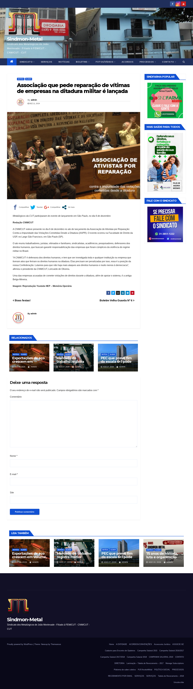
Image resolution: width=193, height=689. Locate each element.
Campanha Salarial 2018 (137, 657)
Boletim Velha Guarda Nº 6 (116, 300)
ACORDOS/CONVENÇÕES (140, 644)
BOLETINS (81, 62)
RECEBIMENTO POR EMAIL (120, 676)
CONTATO (168, 62)
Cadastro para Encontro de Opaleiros (120, 651)
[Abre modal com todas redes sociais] (68, 207)
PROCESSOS (147, 62)
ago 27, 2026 (65, 562)
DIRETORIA (119, 663)
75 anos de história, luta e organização (162, 555)
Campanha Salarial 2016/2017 (171, 651)
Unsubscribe (179, 682)
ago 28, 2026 (20, 562)
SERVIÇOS (46, 62)
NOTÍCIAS (64, 62)
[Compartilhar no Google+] (52, 207)
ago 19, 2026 (155, 562)
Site (12, 492)
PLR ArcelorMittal (145, 670)
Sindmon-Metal (24, 39)
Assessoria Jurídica (162, 644)
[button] (184, 62)
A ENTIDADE (121, 644)
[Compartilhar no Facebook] (21, 207)
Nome (13, 456)
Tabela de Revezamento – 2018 (171, 676)
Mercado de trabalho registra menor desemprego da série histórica (73, 363)
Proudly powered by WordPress (20, 644)
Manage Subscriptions (175, 663)
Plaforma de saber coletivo (125, 670)
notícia (21, 79)
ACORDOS (128, 62)
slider (28, 79)
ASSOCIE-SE (178, 644)
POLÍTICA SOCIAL (162, 670)
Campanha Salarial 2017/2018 (112, 657)
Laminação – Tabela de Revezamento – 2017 (145, 663)
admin (34, 100)
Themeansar (56, 644)
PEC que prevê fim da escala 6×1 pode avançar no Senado (116, 361)
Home (111, 644)
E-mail (14, 474)
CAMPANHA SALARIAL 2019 (161, 657)
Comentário (16, 397)
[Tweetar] (36, 207)
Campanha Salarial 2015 (147, 651)
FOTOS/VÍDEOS (104, 62)
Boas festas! (22, 300)
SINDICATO (26, 62)
